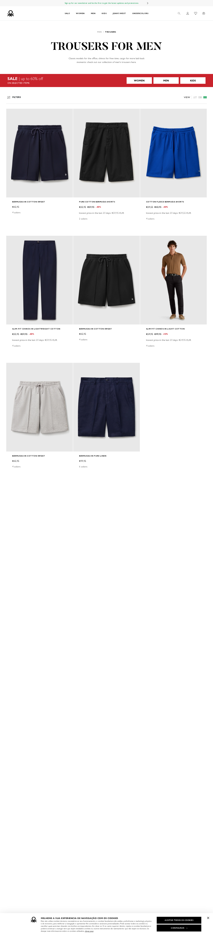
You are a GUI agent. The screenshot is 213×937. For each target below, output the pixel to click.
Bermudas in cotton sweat (28, 202)
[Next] (147, 3)
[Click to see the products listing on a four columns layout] (200, 97)
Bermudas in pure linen (92, 456)
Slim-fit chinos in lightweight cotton (36, 329)
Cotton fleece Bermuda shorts (165, 202)
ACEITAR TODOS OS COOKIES (179, 920)
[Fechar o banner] (208, 918)
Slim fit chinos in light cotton (165, 329)
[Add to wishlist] (11, 112)
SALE (67, 13)
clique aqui (89, 931)
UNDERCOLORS (140, 13)
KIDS (104, 13)
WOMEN (80, 13)
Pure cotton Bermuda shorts (97, 202)
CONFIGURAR (177, 928)
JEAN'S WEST (119, 13)
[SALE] (106, 80)
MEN (93, 13)
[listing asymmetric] (195, 97)
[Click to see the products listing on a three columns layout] (205, 97)
